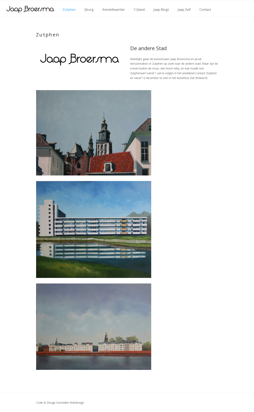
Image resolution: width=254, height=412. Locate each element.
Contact (205, 9)
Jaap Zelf (184, 9)
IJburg (89, 9)
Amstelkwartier (113, 9)
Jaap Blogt (161, 9)
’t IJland (139, 9)
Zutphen (69, 9)
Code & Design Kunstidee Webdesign (60, 402)
